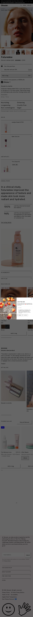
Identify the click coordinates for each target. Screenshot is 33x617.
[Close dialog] (31, 298)
